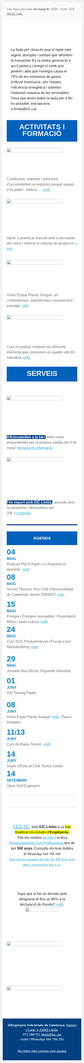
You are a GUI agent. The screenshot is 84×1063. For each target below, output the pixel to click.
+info (46, 190)
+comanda (22, 513)
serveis (48, 837)
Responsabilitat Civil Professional (36, 843)
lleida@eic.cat (51, 1034)
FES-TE (21, 826)
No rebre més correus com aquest (42, 1051)
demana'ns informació (35, 448)
